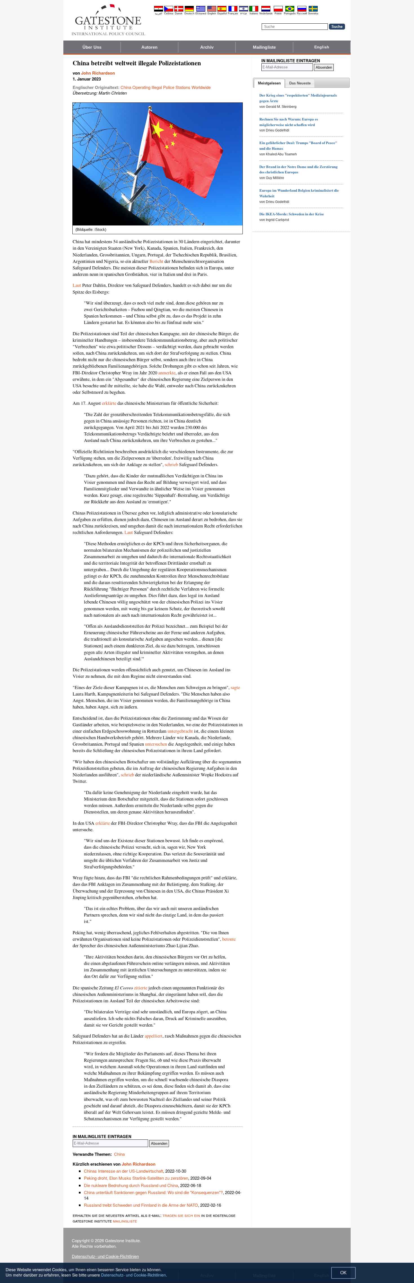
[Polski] (278, 10)
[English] (211, 10)
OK (343, 1272)
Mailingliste (264, 47)
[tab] (269, 83)
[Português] (289, 10)
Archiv (206, 47)
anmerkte (166, 373)
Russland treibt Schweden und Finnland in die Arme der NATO (141, 1205)
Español (222, 13)
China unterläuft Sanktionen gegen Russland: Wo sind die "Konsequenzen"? (153, 1192)
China (119, 1154)
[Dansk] (178, 10)
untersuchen (156, 744)
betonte (229, 939)
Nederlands (266, 13)
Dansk (178, 13)
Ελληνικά (200, 13)
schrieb (171, 464)
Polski (278, 13)
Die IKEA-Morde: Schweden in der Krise (291, 213)
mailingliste (125, 1221)
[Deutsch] (189, 10)
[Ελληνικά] (200, 10)
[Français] (232, 10)
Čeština (168, 13)
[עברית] (243, 10)
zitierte (140, 988)
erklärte (109, 403)
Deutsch (189, 13)
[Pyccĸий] (301, 10)
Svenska (313, 13)
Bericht (156, 261)
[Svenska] (313, 10)
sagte (235, 687)
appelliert (154, 1036)
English (212, 13)
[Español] (221, 10)
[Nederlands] (265, 10)
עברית (243, 13)
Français (233, 13)
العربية (158, 13)
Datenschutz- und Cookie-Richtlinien (105, 1256)
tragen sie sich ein (181, 1215)
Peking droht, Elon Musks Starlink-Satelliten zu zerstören (136, 1178)
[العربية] (158, 10)
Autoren (149, 47)
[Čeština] (168, 10)
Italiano (254, 13)
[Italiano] (253, 10)
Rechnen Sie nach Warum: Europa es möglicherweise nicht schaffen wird (288, 121)
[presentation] (269, 83)
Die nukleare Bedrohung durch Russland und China (131, 1185)
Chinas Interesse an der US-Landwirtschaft (123, 1171)
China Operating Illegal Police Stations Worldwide (166, 87)
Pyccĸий (302, 13)
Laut (77, 285)
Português (290, 13)
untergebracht (180, 731)
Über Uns (92, 47)
